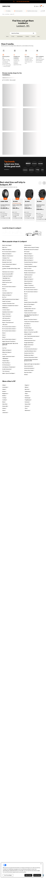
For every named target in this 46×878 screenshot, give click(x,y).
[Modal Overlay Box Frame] (23, 1)
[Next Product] (44, 183)
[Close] (41, 864)
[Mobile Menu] (43, 6)
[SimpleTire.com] (7, 6)
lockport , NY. (23, 26)
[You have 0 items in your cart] (40, 6)
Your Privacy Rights (8, 875)
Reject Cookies (28, 875)
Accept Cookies (37, 875)
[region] (22, 870)
